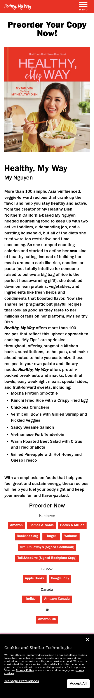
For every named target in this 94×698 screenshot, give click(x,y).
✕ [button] (87, 640)
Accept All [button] (78, 683)
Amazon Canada (57, 599)
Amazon (16, 525)
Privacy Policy (25, 670)
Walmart (70, 536)
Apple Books (34, 578)
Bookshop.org (27, 536)
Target (51, 536)
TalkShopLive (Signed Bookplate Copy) (47, 558)
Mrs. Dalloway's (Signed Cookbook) (47, 547)
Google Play (60, 578)
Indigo (31, 599)
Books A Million (72, 525)
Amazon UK (47, 619)
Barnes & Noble (42, 525)
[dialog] (47, 666)
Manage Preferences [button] (21, 681)
